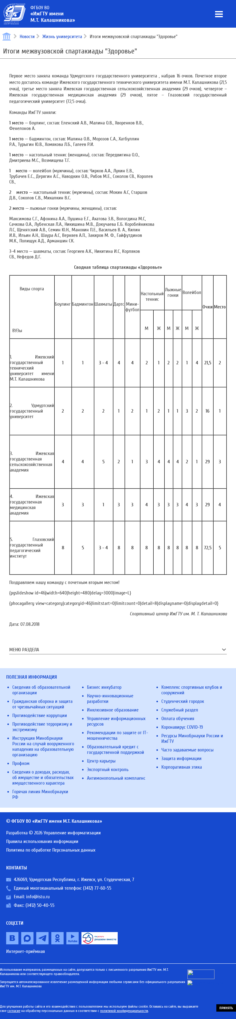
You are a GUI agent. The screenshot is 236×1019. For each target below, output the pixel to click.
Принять (226, 1008)
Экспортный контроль (107, 769)
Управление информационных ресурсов (116, 721)
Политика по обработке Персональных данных (50, 850)
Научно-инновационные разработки (110, 698)
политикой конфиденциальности (124, 1011)
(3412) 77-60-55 (97, 888)
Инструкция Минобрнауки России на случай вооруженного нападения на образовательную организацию (43, 746)
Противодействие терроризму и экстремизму (42, 726)
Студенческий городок (182, 701)
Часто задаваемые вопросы (187, 750)
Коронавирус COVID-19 (182, 727)
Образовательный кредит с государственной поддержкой (115, 749)
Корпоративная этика (181, 767)
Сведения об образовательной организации (41, 690)
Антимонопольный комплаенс (116, 778)
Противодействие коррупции (39, 715)
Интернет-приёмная (25, 951)
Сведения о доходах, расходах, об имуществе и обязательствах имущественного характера (42, 777)
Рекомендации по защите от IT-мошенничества (117, 735)
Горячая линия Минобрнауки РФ (40, 794)
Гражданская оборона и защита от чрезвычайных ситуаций (42, 704)
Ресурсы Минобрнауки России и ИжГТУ (192, 738)
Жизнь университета (62, 36)
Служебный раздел (179, 710)
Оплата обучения (177, 718)
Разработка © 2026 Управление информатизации (53, 833)
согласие (13, 1011)
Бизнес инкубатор (104, 687)
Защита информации (181, 758)
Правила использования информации (42, 841)
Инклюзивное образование (113, 710)
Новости (27, 36)
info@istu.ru (38, 896)
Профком (21, 763)
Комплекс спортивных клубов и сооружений (191, 690)
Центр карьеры (101, 761)
